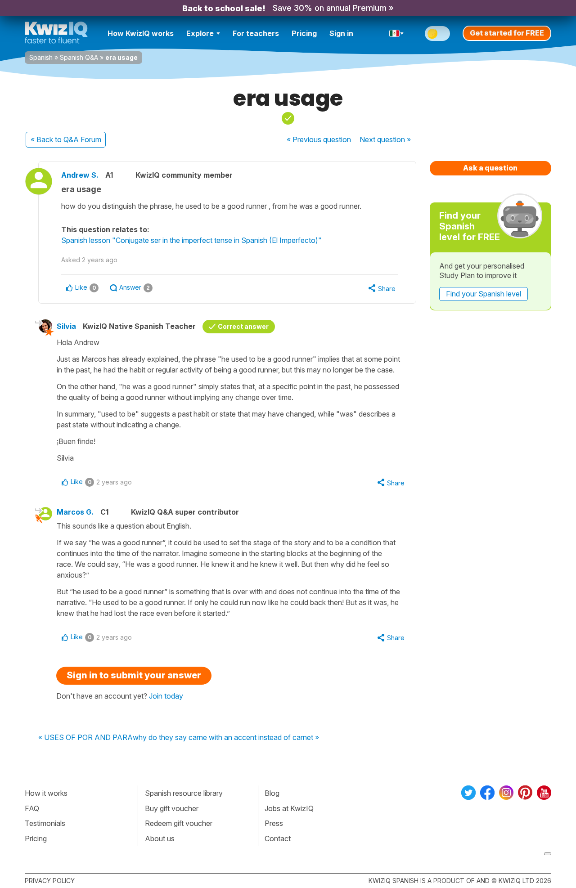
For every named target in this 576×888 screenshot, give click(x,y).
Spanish (41, 57)
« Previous (319, 139)
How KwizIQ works (141, 33)
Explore (200, 33)
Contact (278, 838)
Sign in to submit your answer (134, 675)
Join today (166, 695)
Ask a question (490, 167)
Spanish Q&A (79, 57)
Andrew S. (80, 174)
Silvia (66, 326)
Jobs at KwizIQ (289, 808)
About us (160, 838)
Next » (385, 139)
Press (274, 823)
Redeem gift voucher (178, 823)
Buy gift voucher (171, 808)
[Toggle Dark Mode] (437, 33)
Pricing (304, 33)
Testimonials (45, 823)
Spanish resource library (184, 793)
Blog (272, 793)
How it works (46, 793)
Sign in (341, 33)
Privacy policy (50, 880)
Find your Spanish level (483, 293)
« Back (66, 139)
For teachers (256, 33)
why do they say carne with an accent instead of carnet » (226, 738)
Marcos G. (75, 511)
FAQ (32, 808)
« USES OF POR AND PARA (85, 738)
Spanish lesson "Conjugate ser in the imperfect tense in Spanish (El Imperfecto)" (191, 240)
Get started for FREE (507, 32)
